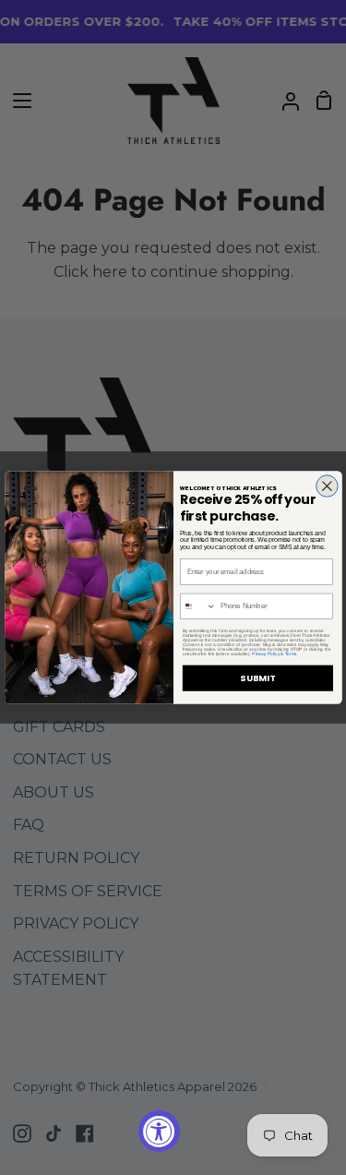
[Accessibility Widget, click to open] (159, 1131)
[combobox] (197, 605)
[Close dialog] (326, 486)
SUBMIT (257, 678)
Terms (290, 654)
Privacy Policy (266, 654)
